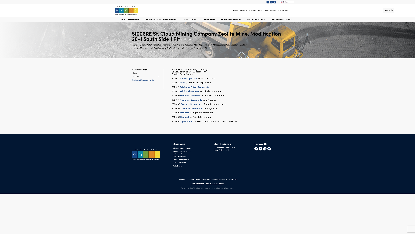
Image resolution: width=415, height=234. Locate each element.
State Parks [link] (177, 166)
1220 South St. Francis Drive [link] (224, 147)
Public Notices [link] (270, 10)
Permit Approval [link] (188, 78)
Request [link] (184, 113)
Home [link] (235, 10)
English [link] (285, 2)
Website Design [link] (210, 188)
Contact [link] (252, 10)
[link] (268, 2)
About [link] (242, 10)
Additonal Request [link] (189, 91)
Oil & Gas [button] (135, 76)
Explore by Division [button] (256, 20)
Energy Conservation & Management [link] (182, 152)
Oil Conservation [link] (179, 163)
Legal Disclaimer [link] (197, 183)
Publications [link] (283, 10)
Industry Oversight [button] (130, 20)
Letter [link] (183, 83)
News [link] (260, 10)
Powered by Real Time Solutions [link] (192, 188)
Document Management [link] (225, 188)
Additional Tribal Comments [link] (194, 87)
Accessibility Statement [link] (215, 183)
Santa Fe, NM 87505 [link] (221, 150)
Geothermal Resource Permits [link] (143, 80)
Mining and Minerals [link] (181, 159)
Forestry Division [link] (179, 156)
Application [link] (186, 121)
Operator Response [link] (190, 95)
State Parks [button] (209, 20)
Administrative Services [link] (182, 148)
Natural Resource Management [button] (161, 20)
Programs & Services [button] (231, 20)
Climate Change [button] (191, 20)
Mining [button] (134, 73)
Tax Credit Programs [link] (281, 20)
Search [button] (387, 10)
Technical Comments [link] (191, 100)
